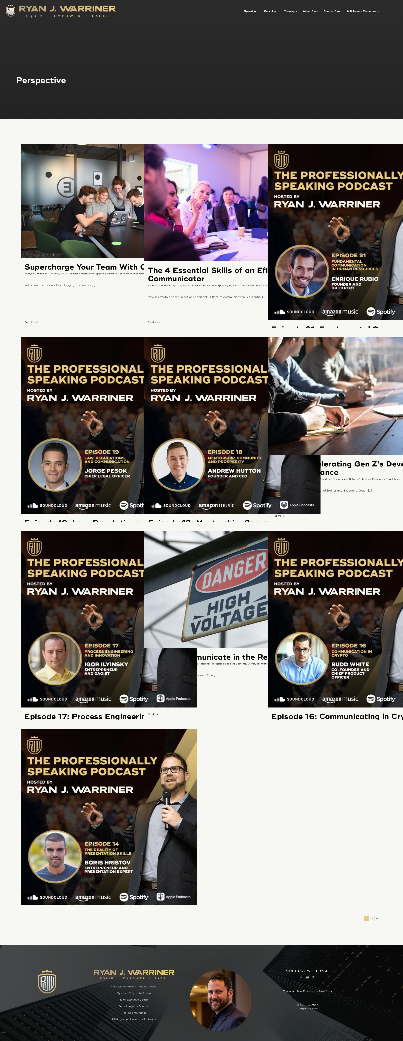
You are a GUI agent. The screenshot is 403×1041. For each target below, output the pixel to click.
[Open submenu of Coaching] (277, 11)
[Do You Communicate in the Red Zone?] (232, 589)
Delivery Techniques (360, 479)
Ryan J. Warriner (37, 273)
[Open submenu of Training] (296, 11)
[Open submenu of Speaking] (257, 11)
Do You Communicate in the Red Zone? (223, 657)
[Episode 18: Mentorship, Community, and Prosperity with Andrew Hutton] (232, 425)
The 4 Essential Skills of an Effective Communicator (220, 275)
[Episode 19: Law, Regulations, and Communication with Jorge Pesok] (109, 425)
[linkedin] (307, 977)
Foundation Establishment (386, 479)
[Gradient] (67, 6)
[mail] (301, 977)
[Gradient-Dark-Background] (11, 6)
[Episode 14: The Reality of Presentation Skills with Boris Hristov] (109, 817)
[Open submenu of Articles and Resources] (377, 11)
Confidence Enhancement (132, 273)
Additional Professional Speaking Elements (93, 273)
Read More (31, 322)
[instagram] (313, 977)
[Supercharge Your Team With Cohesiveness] (109, 201)
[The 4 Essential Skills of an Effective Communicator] (232, 202)
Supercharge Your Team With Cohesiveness (109, 267)
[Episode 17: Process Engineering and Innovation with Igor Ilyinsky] (109, 619)
